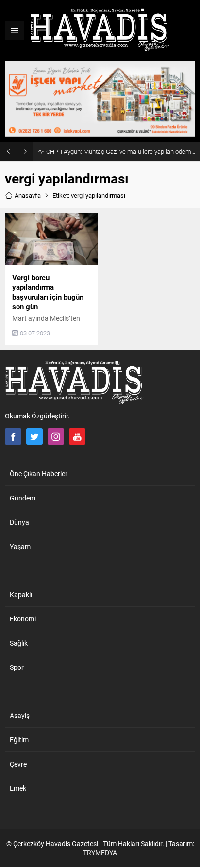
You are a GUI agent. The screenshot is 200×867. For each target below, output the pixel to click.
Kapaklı (21, 594)
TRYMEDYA (100, 852)
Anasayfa (28, 195)
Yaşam (20, 546)
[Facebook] (13, 436)
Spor (17, 667)
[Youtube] (77, 436)
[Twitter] (34, 436)
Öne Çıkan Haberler (38, 473)
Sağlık (19, 643)
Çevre (18, 763)
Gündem (22, 497)
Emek (18, 788)
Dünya (19, 522)
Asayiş (20, 715)
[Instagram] (56, 436)
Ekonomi (23, 618)
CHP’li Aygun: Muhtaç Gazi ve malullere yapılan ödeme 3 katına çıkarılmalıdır (120, 151)
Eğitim (19, 739)
